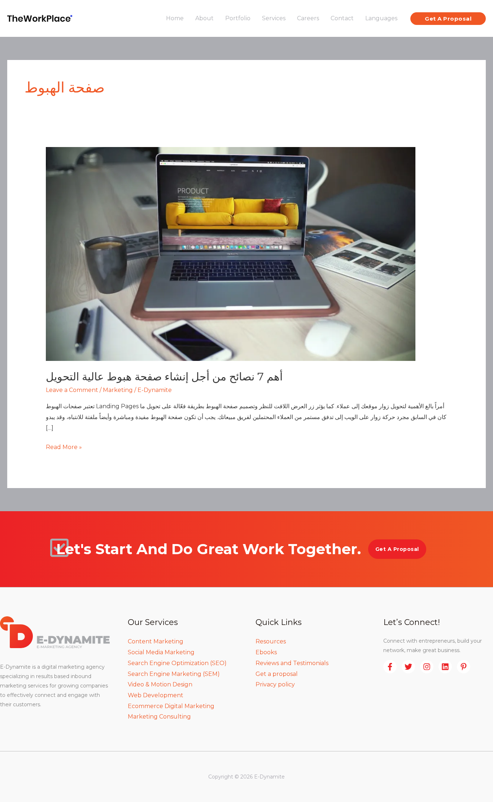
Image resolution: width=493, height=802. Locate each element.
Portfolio (237, 18)
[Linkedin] (445, 666)
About (204, 18)
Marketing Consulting (159, 716)
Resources (271, 641)
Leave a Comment (72, 390)
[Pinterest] (463, 666)
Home (175, 18)
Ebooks (266, 652)
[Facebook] (390, 666)
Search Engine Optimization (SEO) (177, 663)
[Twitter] (408, 666)
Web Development (155, 695)
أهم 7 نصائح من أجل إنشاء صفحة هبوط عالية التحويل (164, 376)
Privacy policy (275, 684)
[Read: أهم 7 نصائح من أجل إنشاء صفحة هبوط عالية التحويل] (230, 253)
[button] (448, 18)
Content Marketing (155, 641)
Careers (308, 18)
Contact (342, 18)
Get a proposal (277, 674)
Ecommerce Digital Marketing (171, 706)
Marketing (118, 390)
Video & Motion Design (160, 684)
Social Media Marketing (161, 652)
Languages (381, 18)
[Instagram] (426, 666)
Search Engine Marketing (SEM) (174, 674)
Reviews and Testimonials (292, 663)
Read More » (64, 446)
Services (273, 18)
